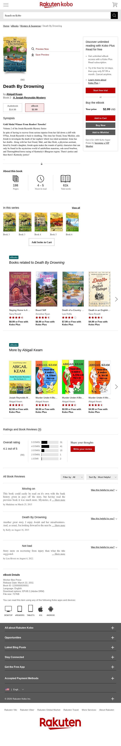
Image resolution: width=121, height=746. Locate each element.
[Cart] (115, 4)
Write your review (82, 449)
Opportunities (13, 637)
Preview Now (42, 49)
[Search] (114, 15)
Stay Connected (14, 657)
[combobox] (72, 477)
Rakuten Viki (10, 710)
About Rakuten (106, 710)
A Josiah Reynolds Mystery (29, 97)
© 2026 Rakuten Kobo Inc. (18, 698)
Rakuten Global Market (48, 710)
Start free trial (100, 90)
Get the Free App (15, 667)
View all (76, 207)
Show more (58, 499)
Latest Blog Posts (15, 647)
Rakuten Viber (27, 710)
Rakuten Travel (71, 710)
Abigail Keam (14, 94)
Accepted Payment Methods (21, 678)
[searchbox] (60, 15)
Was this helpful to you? (103, 490)
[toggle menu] (5, 4)
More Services (89, 710)
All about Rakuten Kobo (19, 627)
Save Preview (42, 54)
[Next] (116, 299)
